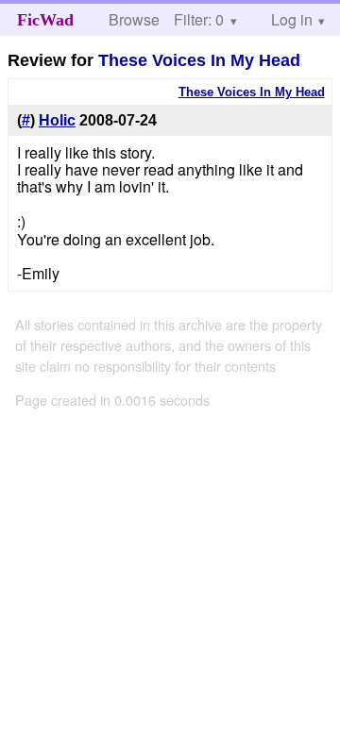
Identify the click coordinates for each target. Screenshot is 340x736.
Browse (134, 19)
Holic (57, 120)
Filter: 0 (199, 19)
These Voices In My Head (199, 60)
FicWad (45, 19)
